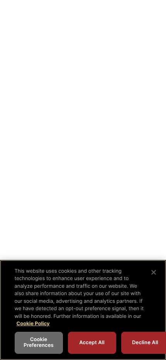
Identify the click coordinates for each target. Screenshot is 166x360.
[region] (83, 310)
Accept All (92, 343)
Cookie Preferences (39, 342)
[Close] (153, 272)
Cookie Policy (33, 324)
